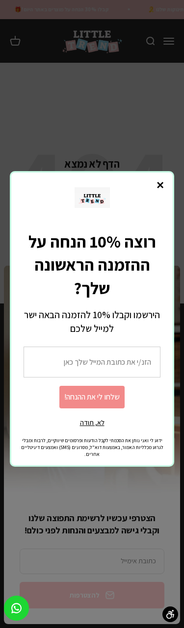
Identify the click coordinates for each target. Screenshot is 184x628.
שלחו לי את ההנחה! (92, 397)
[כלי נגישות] (170, 614)
